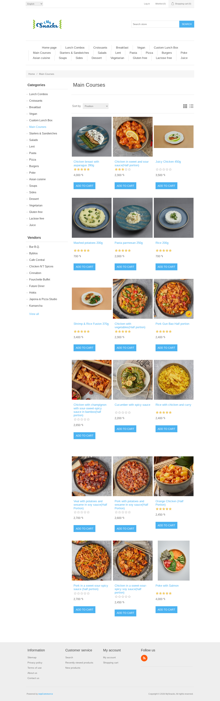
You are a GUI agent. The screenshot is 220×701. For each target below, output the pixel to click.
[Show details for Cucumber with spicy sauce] (133, 380)
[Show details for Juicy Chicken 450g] (174, 137)
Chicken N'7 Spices (41, 266)
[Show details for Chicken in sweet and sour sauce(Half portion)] (133, 137)
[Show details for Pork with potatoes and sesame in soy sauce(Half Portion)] (133, 476)
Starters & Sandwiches (74, 52)
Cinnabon (35, 273)
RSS (144, 658)
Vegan (141, 47)
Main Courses (42, 52)
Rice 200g (162, 242)
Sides (79, 58)
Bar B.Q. (34, 246)
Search (187, 24)
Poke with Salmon (167, 585)
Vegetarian (117, 58)
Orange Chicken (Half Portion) (169, 503)
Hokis (32, 292)
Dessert (97, 58)
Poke (184, 52)
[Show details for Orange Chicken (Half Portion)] (174, 476)
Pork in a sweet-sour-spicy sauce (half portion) (91, 587)
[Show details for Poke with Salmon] (174, 560)
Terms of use (35, 667)
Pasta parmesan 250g (129, 242)
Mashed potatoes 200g (88, 242)
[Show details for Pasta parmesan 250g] (133, 218)
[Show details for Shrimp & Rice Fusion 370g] (92, 299)
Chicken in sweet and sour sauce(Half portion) (132, 163)
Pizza (149, 52)
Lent (118, 52)
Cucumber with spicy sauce (132, 404)
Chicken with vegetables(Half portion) (130, 325)
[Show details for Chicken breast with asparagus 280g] (92, 137)
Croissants (100, 47)
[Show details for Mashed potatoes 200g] (92, 218)
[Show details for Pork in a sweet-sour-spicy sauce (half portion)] (92, 560)
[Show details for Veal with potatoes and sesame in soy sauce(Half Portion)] (92, 476)
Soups (63, 58)
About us (32, 673)
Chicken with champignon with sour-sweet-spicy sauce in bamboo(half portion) (90, 410)
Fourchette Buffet (39, 279)
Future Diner (37, 286)
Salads (102, 52)
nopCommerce (45, 694)
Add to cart (84, 185)
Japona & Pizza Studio (43, 299)
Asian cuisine (41, 58)
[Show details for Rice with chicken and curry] (174, 380)
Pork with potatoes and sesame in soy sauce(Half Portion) (131, 505)
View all (34, 314)
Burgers (167, 52)
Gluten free (140, 58)
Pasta (133, 52)
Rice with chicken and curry (173, 404)
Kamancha (35, 305)
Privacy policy (35, 662)
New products (72, 667)
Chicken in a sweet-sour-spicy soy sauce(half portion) (131, 589)
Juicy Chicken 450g (168, 161)
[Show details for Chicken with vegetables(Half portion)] (133, 299)
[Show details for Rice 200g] (174, 218)
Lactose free (164, 58)
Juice (184, 58)
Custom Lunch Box (166, 47)
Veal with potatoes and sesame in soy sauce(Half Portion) (90, 505)
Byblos (33, 253)
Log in (147, 4)
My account (109, 657)
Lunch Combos (75, 47)
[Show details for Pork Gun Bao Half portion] (174, 299)
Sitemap (32, 657)
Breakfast (122, 47)
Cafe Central (37, 259)
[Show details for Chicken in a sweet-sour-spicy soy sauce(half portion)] (133, 560)
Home (31, 74)
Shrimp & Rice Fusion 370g (91, 323)
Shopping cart (110, 662)
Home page (49, 47)
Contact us (33, 678)
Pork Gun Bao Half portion (172, 323)
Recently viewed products (79, 662)
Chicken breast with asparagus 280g (86, 163)
